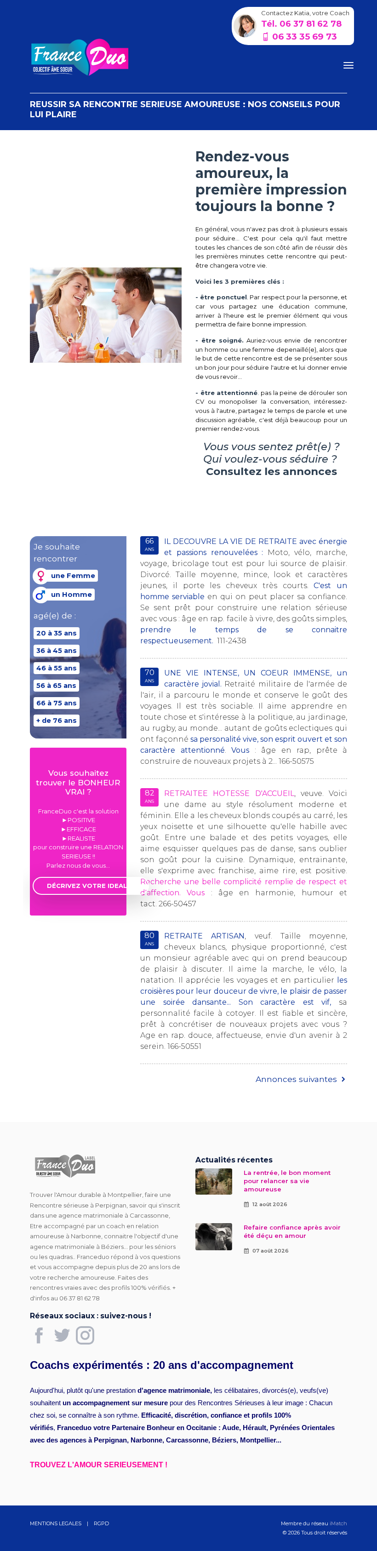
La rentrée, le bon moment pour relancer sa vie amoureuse (287, 1181)
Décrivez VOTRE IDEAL (87, 885)
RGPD (101, 1523)
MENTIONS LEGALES (55, 1523)
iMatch (338, 1523)
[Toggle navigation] (348, 65)
